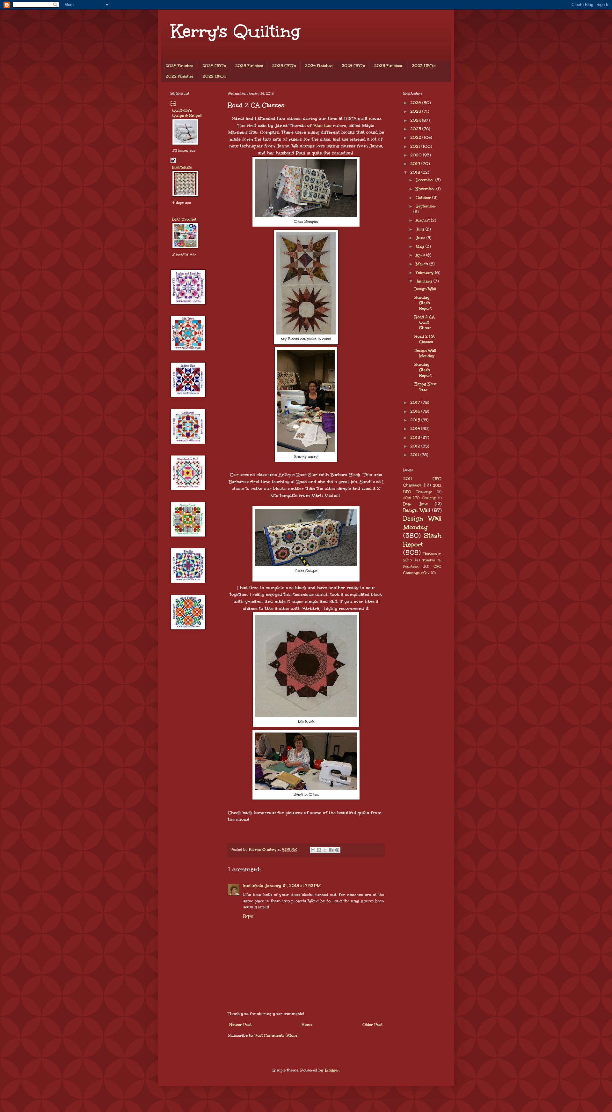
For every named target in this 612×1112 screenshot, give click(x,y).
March (422, 264)
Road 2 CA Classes (424, 339)
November (426, 189)
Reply (248, 916)
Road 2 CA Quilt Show (424, 322)
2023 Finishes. (388, 65)
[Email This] (313, 850)
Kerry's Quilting (235, 31)
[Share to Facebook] (331, 850)
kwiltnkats (253, 885)
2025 (416, 111)
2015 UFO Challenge (419, 498)
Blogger (332, 1070)
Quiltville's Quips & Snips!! (187, 113)
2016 (415, 411)
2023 (416, 128)
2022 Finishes (179, 76)
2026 (416, 102)
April (421, 255)
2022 (416, 137)
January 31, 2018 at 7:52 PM (293, 885)
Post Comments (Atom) (276, 1035)
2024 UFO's (353, 65)
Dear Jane (415, 504)
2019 (415, 163)
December (425, 180)
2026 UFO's (214, 65)
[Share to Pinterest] (337, 850)
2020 (416, 155)
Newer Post (240, 1024)
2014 (415, 428)
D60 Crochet (184, 219)
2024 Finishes (318, 65)
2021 (415, 146)
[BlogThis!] (319, 850)
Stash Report (422, 539)
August (423, 220)
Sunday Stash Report (423, 370)
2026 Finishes (179, 65)
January (424, 281)
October (424, 197)
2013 (415, 437)
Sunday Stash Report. (423, 303)
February (425, 272)
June (421, 237)
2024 (416, 120)
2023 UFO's (423, 65)
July (421, 229)
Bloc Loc (323, 126)
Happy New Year (425, 386)
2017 (415, 402)
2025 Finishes (249, 65)
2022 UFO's (214, 76)
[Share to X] (325, 850)
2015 (415, 420)
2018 (415, 172)
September (426, 206)
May (421, 246)
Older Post (372, 1024)
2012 (415, 446)
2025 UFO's (284, 65)
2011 (415, 454)
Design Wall (425, 288)
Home (307, 1024)
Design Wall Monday (425, 353)
